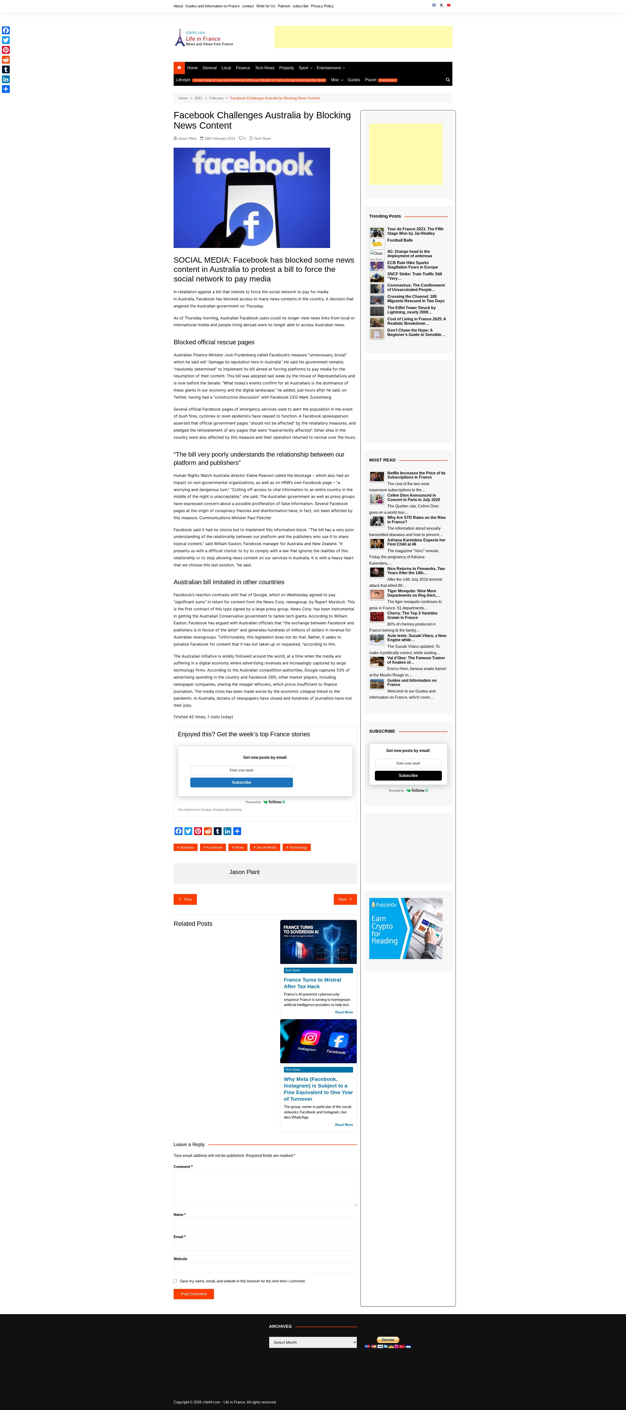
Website (180, 1259)
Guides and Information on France (212, 6)
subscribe (300, 6)
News (239, 847)
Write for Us (265, 6)
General (210, 68)
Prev (188, 899)
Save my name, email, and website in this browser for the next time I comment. (243, 1281)
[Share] (6, 89)
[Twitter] (6, 40)
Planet (380, 80)
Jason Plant (187, 138)
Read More (344, 1012)
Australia (187, 847)
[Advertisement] (363, 37)
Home (192, 68)
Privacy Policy (322, 6)
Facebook (214, 847)
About (178, 6)
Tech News (264, 68)
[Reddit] (6, 60)
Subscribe (241, 782)
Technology (298, 847)
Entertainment (329, 68)
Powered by (253, 802)
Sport (303, 68)
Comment (183, 1166)
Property (286, 68)
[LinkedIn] (6, 79)
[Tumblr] (6, 69)
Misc (335, 80)
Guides (354, 80)
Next (342, 899)
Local (226, 68)
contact (248, 6)
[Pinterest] (6, 50)
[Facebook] (6, 30)
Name (180, 1214)
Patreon (284, 6)
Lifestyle (250, 80)
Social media (267, 847)
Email (180, 1237)
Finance (243, 68)
